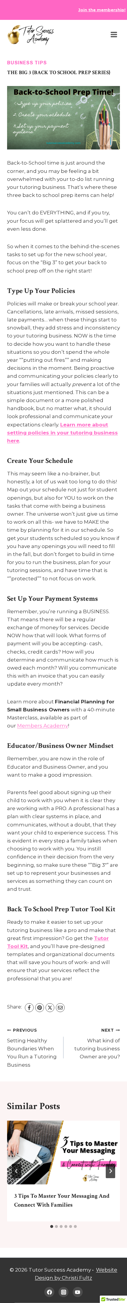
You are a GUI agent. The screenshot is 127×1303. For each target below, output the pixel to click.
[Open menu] (114, 34)
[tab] (51, 1226)
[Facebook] (29, 1007)
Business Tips (27, 63)
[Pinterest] (39, 1007)
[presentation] (63, 1152)
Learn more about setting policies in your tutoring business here (62, 433)
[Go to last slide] (16, 1171)
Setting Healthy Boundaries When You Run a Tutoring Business (32, 1048)
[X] (49, 1007)
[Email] (60, 1007)
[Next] (110, 1171)
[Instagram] (63, 1292)
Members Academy (42, 726)
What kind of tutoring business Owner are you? (97, 1044)
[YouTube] (78, 1292)
